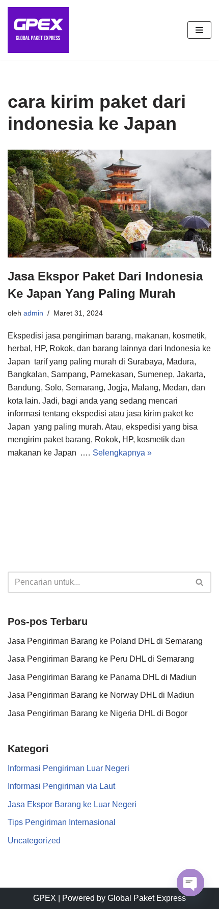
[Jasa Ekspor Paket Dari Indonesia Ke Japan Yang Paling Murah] (109, 204)
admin (33, 313)
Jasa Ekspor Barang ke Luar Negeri (72, 804)
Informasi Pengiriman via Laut (61, 786)
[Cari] (199, 582)
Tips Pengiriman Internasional (62, 822)
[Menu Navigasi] (199, 30)
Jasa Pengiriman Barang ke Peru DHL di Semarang (101, 659)
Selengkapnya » (122, 452)
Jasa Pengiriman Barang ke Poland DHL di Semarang (105, 641)
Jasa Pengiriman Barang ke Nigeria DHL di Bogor (97, 713)
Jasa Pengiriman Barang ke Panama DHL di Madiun (102, 677)
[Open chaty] (190, 882)
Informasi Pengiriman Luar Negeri (68, 768)
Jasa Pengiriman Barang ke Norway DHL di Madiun (101, 695)
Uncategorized (34, 840)
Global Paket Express (146, 898)
